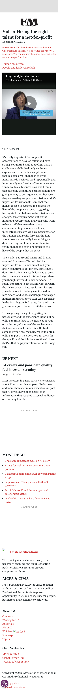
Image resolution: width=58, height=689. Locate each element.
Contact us (8, 616)
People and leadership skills (18, 67)
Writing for (11, 620)
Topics (6, 639)
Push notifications (24, 552)
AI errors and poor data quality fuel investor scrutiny (27, 367)
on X (7, 627)
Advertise (8, 623)
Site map (7, 635)
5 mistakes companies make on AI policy (27, 460)
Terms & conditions (13, 687)
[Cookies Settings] (4, 683)
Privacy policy (10, 683)
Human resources (12, 64)
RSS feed (7, 631)
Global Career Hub (13, 658)
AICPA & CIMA (10, 654)
